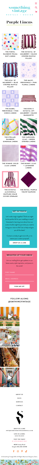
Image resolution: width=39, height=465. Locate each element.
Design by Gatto (32, 457)
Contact (19, 406)
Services (19, 402)
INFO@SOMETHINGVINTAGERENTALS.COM (19, 430)
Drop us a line (19, 243)
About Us (19, 394)
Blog (19, 398)
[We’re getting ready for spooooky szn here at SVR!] (10, 337)
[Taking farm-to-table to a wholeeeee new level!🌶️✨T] (10, 316)
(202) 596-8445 (19, 436)
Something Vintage (19, 11)
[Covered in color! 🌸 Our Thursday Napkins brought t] (10, 357)
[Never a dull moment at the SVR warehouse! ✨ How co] (10, 377)
